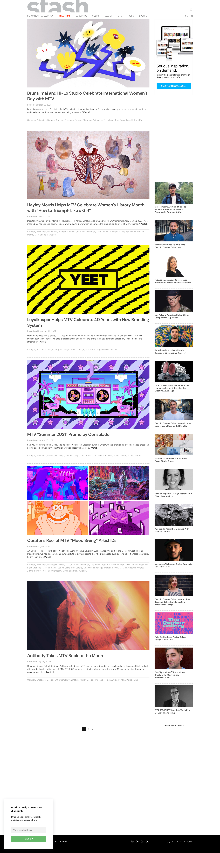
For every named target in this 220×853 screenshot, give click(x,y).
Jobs (131, 15)
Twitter (137, 841)
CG (66, 564)
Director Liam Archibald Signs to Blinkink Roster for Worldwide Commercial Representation (170, 209)
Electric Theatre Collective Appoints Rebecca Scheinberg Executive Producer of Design (172, 602)
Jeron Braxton (50, 567)
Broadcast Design (73, 120)
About (108, 15)
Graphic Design (62, 349)
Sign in (189, 15)
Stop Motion (102, 231)
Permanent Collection (40, 15)
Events (143, 15)
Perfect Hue (40, 570)
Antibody (115, 680)
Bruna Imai (125, 120)
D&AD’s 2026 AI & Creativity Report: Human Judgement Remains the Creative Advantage (172, 388)
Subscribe (81, 15)
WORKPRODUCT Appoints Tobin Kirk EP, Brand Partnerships (172, 711)
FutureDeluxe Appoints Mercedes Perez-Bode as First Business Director (173, 281)
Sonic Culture (120, 455)
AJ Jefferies (113, 564)
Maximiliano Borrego (93, 567)
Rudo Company (54, 570)
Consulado (102, 455)
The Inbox (108, 120)
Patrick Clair (132, 680)
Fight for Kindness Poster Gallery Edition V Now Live (170, 638)
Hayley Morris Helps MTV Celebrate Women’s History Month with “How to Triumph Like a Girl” (86, 207)
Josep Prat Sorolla (73, 567)
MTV (140, 120)
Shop (120, 15)
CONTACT (64, 842)
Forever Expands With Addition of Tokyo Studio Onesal (171, 459)
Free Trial (64, 15)
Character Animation (92, 120)
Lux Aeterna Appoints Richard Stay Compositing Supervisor (172, 316)
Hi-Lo (134, 120)
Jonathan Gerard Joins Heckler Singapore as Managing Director (170, 351)
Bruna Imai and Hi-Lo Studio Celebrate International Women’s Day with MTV (87, 96)
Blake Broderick (34, 567)
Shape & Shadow (48, 234)
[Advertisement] (88, 708)
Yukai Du (83, 570)
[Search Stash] (191, 10)
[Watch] (86, 112)
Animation (41, 120)
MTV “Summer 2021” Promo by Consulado (68, 434)
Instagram (132, 841)
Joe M (61, 567)
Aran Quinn (125, 564)
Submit (96, 15)
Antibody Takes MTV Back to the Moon (65, 655)
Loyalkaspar (108, 349)
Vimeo (142, 841)
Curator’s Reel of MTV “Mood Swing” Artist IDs (71, 540)
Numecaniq (130, 567)
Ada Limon (131, 231)
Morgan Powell (111, 567)
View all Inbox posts (174, 725)
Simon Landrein (70, 570)
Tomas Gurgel (134, 455)
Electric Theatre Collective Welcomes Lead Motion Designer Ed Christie (173, 424)
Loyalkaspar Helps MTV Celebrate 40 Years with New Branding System (88, 322)
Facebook (147, 841)
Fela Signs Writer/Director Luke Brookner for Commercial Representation (170, 675)
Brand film (52, 231)
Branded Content (55, 120)
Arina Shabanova (140, 564)
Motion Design (77, 349)
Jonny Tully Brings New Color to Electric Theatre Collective (170, 246)
